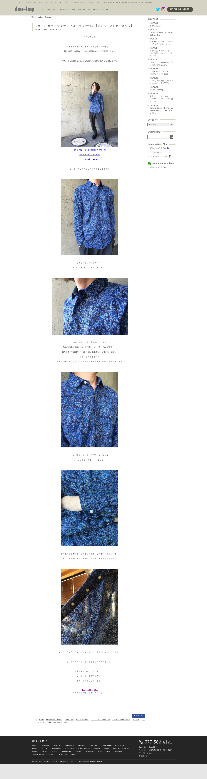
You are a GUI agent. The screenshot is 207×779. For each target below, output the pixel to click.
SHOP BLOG (45, 9)
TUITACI (51, 754)
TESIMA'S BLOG (156, 152)
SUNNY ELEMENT (104, 751)
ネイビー (136, 719)
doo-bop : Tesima (44, 17)
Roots (66, 9)
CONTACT (106, 9)
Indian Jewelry (56, 748)
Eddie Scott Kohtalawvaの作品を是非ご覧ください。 (161, 62)
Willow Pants (63, 754)
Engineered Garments (54, 719)
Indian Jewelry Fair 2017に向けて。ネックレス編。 (161, 71)
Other (73, 754)
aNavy (41, 719)
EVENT (74, 9)
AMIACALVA (44, 745)
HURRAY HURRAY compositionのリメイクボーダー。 (161, 41)
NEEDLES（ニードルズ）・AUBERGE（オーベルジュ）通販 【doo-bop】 (67, 761)
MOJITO (97, 748)
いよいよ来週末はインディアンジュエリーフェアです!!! (161, 80)
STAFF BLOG (56, 9)
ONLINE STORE (182, 9)
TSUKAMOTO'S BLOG (159, 156)
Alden (34, 745)
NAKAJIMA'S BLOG (158, 148)
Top (33, 17)
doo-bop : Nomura (43, 29)
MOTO (106, 748)
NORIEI (44, 751)
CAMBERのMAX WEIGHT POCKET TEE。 (161, 32)
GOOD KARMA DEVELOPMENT (113, 745)
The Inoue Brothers (38, 754)
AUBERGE (57, 745)
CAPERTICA (69, 745)
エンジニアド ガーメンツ (100, 719)
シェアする (140, 715)
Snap (89, 9)
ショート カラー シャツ (121, 719)
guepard (34, 748)
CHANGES (81, 745)
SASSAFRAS (66, 751)
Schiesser (78, 751)
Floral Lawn (69, 719)
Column (81, 9)
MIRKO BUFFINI (84, 748)
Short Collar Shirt (82, 719)
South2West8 (89, 751)
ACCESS (96, 9)
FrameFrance (94, 745)
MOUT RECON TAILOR (121, 748)
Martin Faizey (69, 748)
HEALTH (44, 748)
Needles (34, 751)
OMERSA (54, 751)
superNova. (118, 751)
